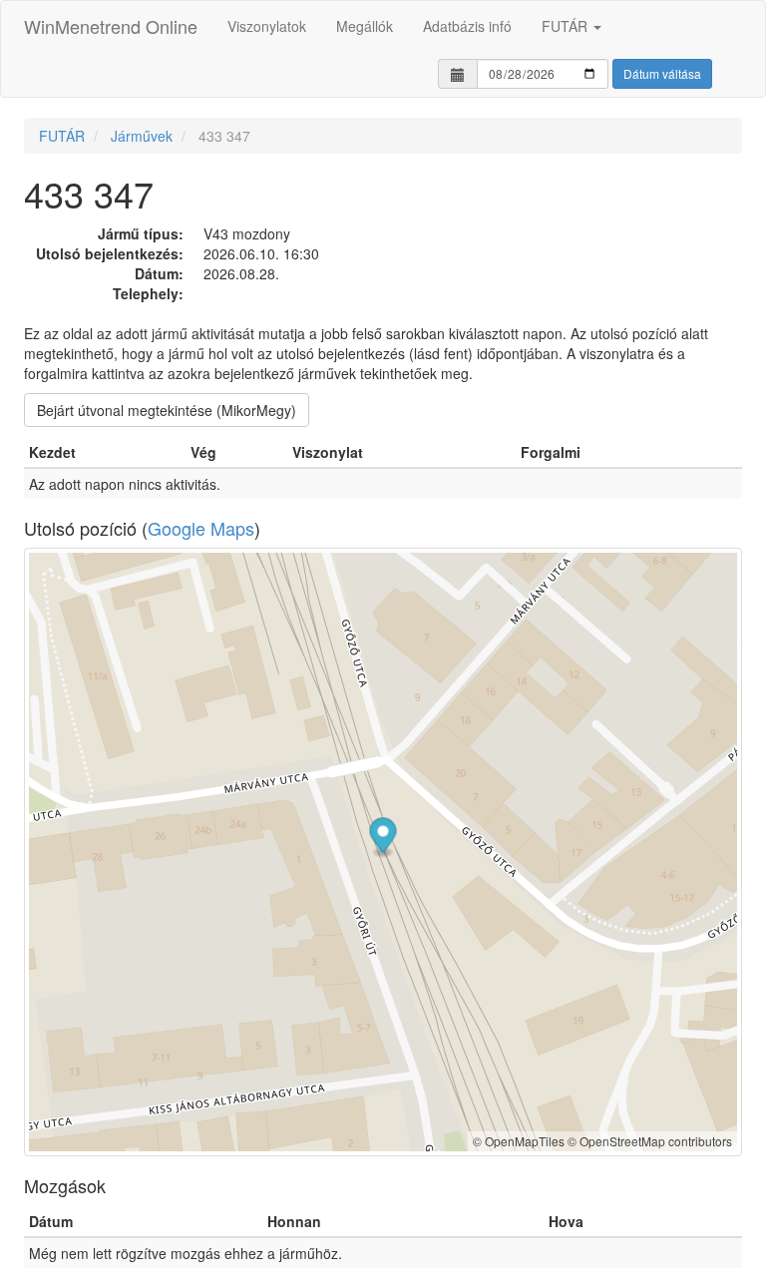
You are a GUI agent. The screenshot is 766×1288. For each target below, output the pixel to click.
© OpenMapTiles (519, 1140)
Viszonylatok (266, 26)
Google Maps (201, 528)
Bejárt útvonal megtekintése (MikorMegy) (166, 410)
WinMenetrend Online (110, 26)
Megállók (364, 26)
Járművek (142, 136)
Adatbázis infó (467, 26)
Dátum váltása (662, 73)
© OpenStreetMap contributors (650, 1140)
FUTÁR (566, 26)
